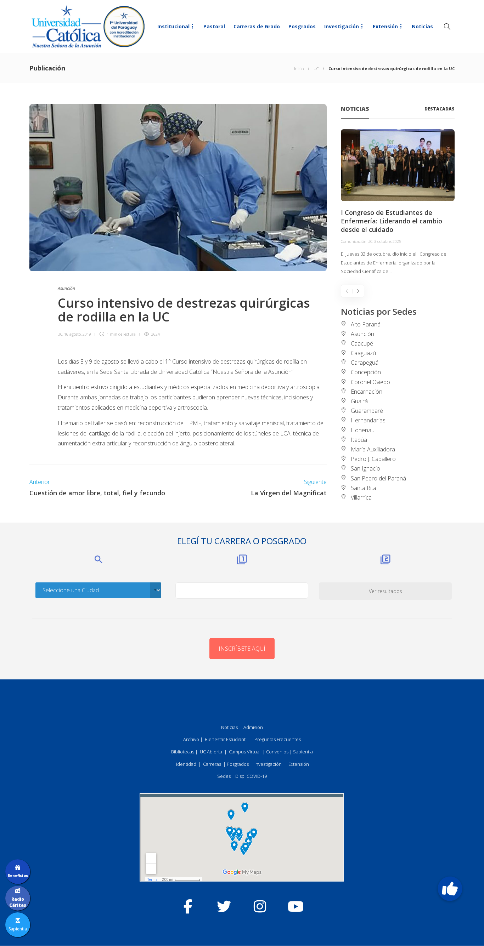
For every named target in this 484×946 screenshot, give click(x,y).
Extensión (385, 26)
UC (316, 68)
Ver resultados (385, 591)
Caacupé (362, 343)
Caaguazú (363, 353)
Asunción (66, 288)
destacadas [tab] (439, 109)
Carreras (212, 764)
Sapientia (303, 751)
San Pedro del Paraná (378, 478)
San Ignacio (365, 468)
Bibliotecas (182, 751)
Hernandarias (368, 420)
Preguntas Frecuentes (277, 739)
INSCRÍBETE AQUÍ (242, 648)
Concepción (366, 372)
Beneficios (17, 875)
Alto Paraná (366, 324)
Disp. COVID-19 (251, 776)
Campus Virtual (244, 751)
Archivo (191, 739)
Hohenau (363, 430)
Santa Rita (363, 488)
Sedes (224, 776)
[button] (450, 889)
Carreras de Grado (256, 26)
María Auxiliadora (373, 449)
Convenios (277, 751)
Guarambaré (367, 411)
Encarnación (366, 391)
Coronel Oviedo (370, 382)
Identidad (186, 764)
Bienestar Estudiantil (226, 739)
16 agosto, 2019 (77, 334)
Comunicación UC (356, 241)
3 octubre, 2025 (387, 241)
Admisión (253, 727)
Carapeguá (364, 362)
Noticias (422, 26)
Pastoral (214, 26)
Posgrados (302, 26)
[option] (398, 202)
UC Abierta (211, 751)
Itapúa (359, 440)
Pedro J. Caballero (373, 459)
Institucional (173, 26)
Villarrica (361, 497)
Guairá (359, 401)
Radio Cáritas (17, 902)
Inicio (299, 68)
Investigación (341, 26)
